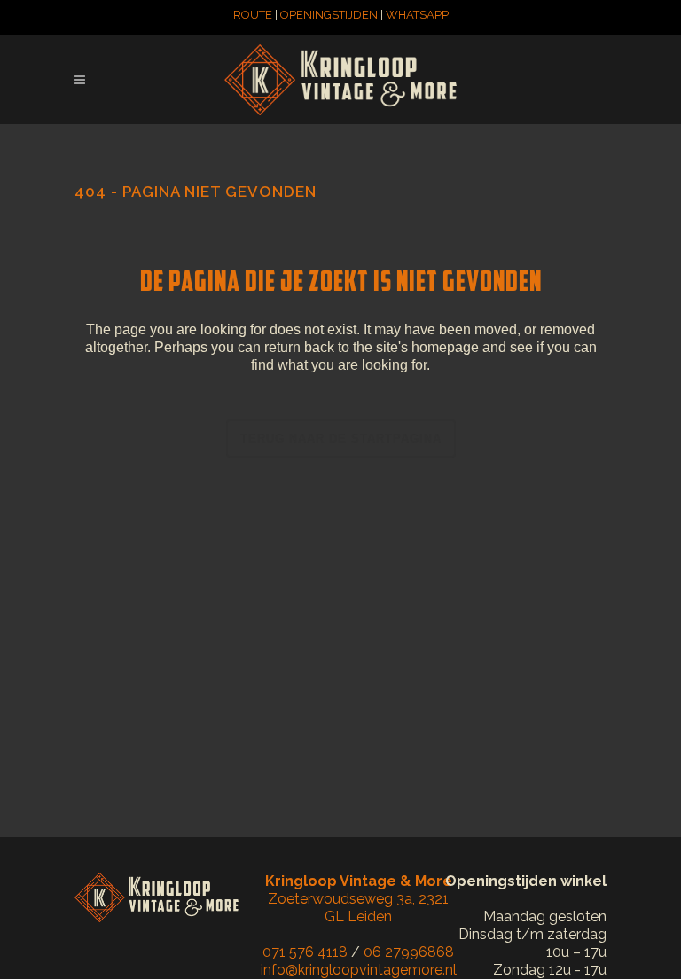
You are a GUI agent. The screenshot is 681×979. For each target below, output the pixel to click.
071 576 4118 (305, 952)
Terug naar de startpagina (341, 438)
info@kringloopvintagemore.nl (359, 969)
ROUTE (252, 14)
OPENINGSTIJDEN (329, 14)
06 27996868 (409, 952)
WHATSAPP (417, 14)
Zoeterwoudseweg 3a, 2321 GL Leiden (358, 899)
